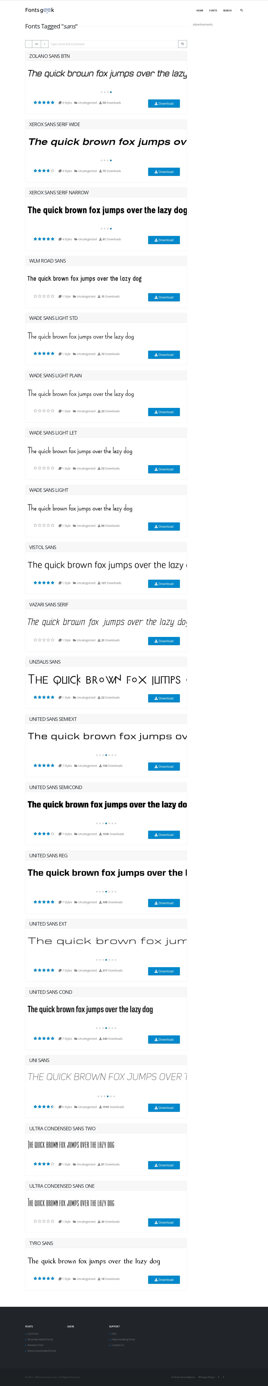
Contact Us (118, 1345)
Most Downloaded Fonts (42, 1350)
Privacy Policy (207, 1377)
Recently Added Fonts (40, 1339)
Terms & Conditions (184, 1377)
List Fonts (33, 1333)
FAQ (114, 1333)
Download (165, 103)
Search (227, 10)
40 (36, 44)
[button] (101, 92)
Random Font (35, 1345)
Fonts (213, 10)
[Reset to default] (182, 44)
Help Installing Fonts (123, 1339)
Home (199, 10)
